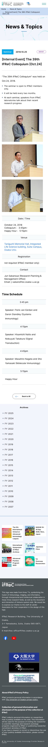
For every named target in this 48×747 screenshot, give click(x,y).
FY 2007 (9, 506)
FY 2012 (9, 480)
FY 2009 (9, 496)
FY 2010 (9, 491)
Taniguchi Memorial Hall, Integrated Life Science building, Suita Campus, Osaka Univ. (23, 247)
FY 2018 (9, 449)
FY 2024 (9, 418)
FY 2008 (9, 501)
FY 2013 (9, 475)
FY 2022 (9, 429)
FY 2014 (9, 470)
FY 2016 (9, 460)
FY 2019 (9, 444)
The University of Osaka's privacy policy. (22, 700)
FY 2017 (9, 454)
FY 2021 (9, 434)
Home (3, 9)
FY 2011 (9, 486)
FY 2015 (9, 465)
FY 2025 (9, 413)
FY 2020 (9, 439)
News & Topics (16, 9)
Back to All (26, 396)
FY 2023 (9, 423)
